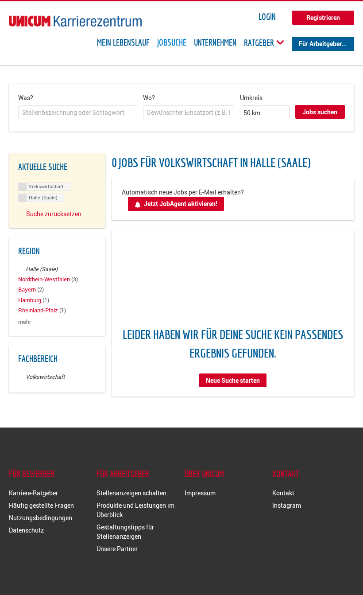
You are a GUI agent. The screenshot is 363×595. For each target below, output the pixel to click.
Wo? (149, 97)
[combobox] (77, 112)
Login (267, 17)
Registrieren (323, 17)
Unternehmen (215, 42)
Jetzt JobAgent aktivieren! (180, 203)
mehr (24, 322)
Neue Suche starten (233, 380)
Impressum (200, 493)
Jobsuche (171, 42)
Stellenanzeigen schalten (131, 493)
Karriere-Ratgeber (33, 493)
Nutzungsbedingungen (40, 517)
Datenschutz (26, 530)
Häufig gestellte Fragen (41, 505)
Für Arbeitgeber (320, 43)
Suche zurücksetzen (53, 214)
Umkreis (251, 97)
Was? (25, 97)
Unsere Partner (117, 548)
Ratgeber (260, 42)
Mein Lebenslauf (123, 42)
